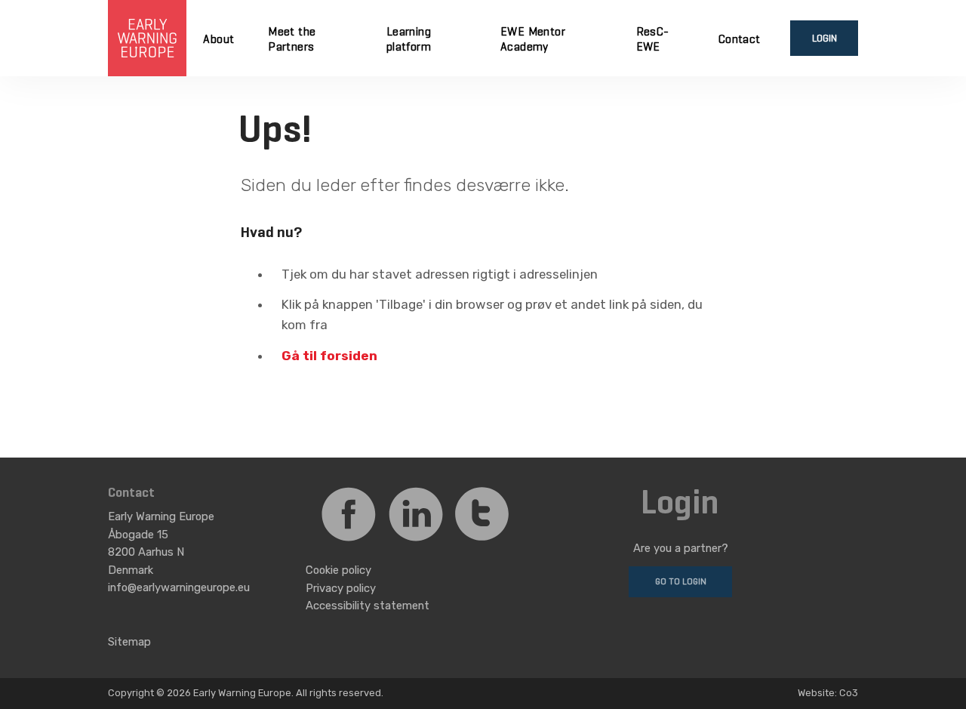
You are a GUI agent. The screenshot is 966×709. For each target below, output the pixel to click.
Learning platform (408, 40)
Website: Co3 (828, 692)
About (218, 40)
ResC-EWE (652, 40)
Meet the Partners (291, 40)
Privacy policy (341, 588)
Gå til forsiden (329, 355)
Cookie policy (338, 570)
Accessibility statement (367, 605)
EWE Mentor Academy (532, 40)
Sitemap (129, 642)
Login (824, 38)
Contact (739, 40)
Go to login (680, 582)
